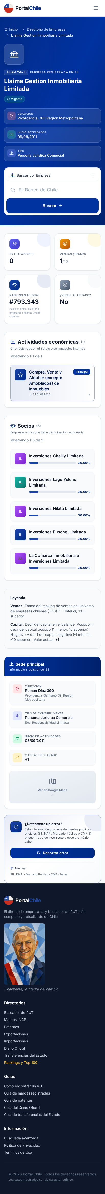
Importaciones (16, 1041)
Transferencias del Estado (25, 1055)
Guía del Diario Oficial (22, 1107)
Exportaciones (16, 1034)
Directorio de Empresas (46, 29)
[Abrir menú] (96, 8)
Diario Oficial (14, 1048)
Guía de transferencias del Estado (32, 1114)
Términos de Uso (18, 1152)
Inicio (13, 29)
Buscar (49, 205)
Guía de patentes (18, 1100)
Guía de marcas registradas (27, 1093)
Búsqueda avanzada (21, 1138)
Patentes (11, 1027)
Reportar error (55, 853)
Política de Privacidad (22, 1145)
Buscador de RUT (18, 1012)
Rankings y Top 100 (20, 1062)
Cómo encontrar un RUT (24, 1086)
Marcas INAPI (15, 1019)
